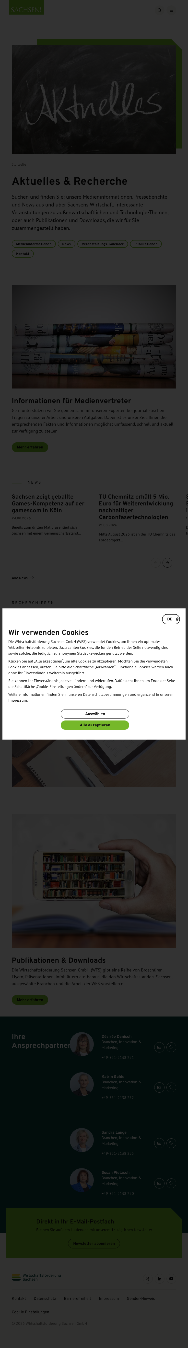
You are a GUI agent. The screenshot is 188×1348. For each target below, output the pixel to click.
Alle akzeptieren (95, 725)
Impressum (17, 700)
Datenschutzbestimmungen (106, 694)
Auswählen (95, 714)
